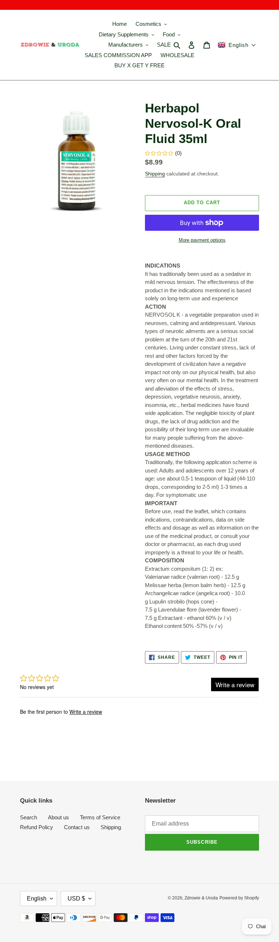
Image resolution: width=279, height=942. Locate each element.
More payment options (202, 240)
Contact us (77, 827)
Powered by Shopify (239, 898)
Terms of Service (100, 817)
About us (58, 817)
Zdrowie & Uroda (201, 898)
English (36, 898)
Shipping (155, 174)
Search (28, 817)
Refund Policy (36, 827)
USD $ (76, 898)
